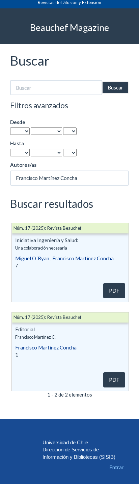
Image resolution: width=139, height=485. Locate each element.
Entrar (116, 467)
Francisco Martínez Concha (83, 258)
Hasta (17, 143)
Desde (17, 122)
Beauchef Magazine (69, 27)
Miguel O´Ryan (32, 258)
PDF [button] (114, 291)
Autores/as (23, 165)
